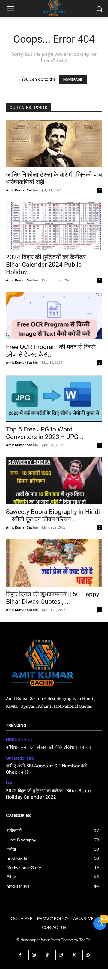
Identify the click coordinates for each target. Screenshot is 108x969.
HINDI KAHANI (19, 739)
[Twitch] (61, 955)
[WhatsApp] (87, 955)
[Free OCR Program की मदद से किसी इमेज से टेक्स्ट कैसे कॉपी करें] (54, 315)
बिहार (10, 783)
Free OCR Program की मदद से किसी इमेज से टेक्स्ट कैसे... (51, 350)
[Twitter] (74, 955)
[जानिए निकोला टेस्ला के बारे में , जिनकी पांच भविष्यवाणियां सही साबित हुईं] (54, 143)
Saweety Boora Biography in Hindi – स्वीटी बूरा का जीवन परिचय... (53, 515)
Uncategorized (20, 758)
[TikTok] (47, 955)
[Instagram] (33, 955)
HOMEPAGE (72, 79)
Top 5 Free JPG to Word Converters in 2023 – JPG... (45, 433)
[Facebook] (20, 955)
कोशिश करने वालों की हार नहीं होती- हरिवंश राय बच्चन (48, 747)
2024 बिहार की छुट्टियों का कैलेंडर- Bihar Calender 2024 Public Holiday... (47, 264)
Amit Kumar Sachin (22, 190)
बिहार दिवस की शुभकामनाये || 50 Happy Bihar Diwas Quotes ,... (52, 598)
